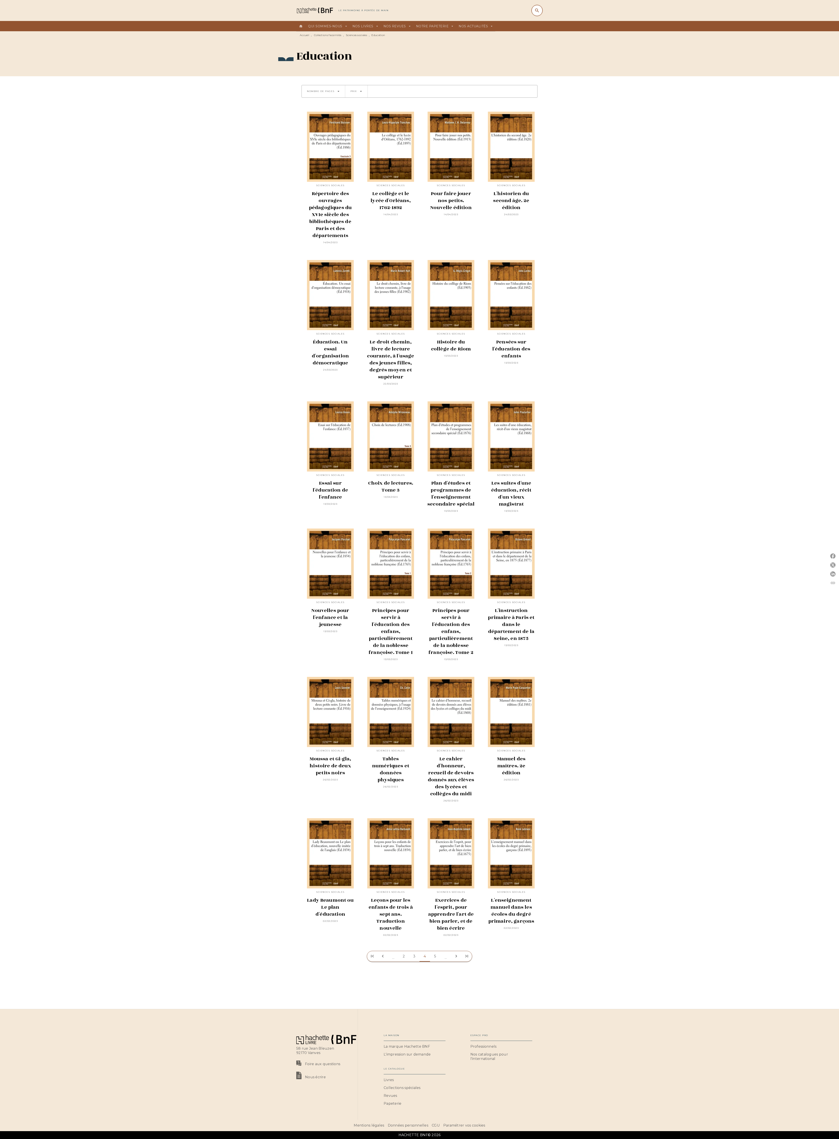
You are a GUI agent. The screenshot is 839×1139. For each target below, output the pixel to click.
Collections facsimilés (327, 35)
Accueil (304, 35)
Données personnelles (408, 1125)
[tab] (300, 26)
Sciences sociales (356, 35)
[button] (323, 91)
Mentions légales (369, 1125)
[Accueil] (314, 10)
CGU (436, 1125)
